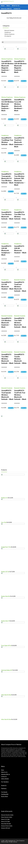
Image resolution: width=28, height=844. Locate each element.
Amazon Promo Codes (6, 825)
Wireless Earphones (9, 34)
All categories (8, 36)
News (8, 5)
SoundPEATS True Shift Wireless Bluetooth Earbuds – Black (20, 322)
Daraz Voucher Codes (6, 817)
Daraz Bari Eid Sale (6, 823)
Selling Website (5, 778)
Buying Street (4, 796)
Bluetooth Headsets (9, 30)
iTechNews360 (4, 794)
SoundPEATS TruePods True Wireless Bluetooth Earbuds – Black (20, 395)
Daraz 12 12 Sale (5, 821)
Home (3, 5)
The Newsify (4, 792)
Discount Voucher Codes (7, 814)
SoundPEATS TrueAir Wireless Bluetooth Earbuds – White (20, 359)
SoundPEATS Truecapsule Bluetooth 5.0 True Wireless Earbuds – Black (7, 178)
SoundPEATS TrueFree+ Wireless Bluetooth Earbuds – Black (20, 286)
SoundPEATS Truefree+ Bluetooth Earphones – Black (19, 142)
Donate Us (3, 785)
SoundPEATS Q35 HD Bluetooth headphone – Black (6, 250)
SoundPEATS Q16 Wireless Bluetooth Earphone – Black (6, 322)
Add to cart (11, 81)
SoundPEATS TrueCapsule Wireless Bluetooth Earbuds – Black (7, 395)
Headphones (8, 32)
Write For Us (15, 5)
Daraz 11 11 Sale (5, 819)
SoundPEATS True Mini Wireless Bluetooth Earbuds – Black (7, 359)
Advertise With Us (6, 8)
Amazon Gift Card (5, 828)
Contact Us (17, 8)
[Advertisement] (12, 443)
